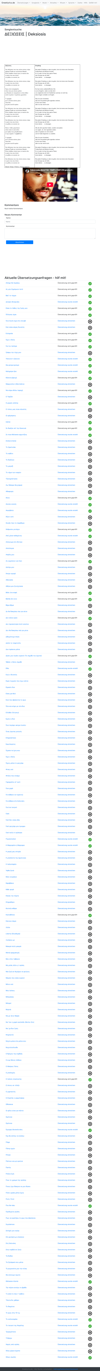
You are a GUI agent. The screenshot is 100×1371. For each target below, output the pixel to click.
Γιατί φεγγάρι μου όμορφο (15, 826)
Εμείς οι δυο (10, 719)
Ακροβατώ (10, 510)
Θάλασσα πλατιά (12, 1281)
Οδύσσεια (9, 1104)
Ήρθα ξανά (10, 870)
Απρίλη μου (10, 555)
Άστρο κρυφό (11, 573)
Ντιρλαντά (9, 1035)
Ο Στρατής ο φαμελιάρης (15, 1098)
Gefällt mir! (93, 3)
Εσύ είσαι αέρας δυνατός (15, 327)
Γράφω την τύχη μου (13, 352)
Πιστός (8, 1167)
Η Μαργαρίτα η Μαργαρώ (15, 845)
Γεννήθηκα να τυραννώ (14, 795)
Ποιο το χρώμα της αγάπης (16, 1180)
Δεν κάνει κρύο (11, 618)
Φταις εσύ (9, 769)
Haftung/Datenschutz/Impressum (66, 1369)
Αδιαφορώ (9, 491)
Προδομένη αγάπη (12, 1212)
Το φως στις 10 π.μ (13, 1313)
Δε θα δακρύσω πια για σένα (16, 611)
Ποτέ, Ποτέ (10, 1199)
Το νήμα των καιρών (13, 472)
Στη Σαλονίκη (11, 1243)
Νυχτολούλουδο (12, 1047)
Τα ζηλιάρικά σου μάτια (14, 1262)
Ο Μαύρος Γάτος (12, 1066)
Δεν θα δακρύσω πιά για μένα (17, 630)
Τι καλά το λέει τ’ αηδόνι (15, 1294)
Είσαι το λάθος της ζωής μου (16, 308)
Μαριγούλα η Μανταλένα (15, 384)
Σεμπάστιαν (10, 1224)
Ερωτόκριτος (11, 744)
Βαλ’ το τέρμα (11, 295)
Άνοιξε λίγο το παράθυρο (15, 523)
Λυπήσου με (10, 940)
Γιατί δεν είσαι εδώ (13, 820)
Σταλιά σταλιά (11, 441)
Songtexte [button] (36, 3)
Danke (80, 3)
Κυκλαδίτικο (10, 915)
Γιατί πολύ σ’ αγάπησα (14, 833)
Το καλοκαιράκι (11, 1319)
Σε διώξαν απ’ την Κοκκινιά (16, 428)
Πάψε (8, 1142)
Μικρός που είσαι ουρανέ (15, 978)
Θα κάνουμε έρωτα (13, 1275)
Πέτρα (8, 1155)
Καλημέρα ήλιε (11, 371)
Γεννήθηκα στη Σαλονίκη (15, 801)
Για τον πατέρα (11, 346)
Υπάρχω (9, 1338)
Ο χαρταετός (11, 1092)
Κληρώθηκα (10, 902)
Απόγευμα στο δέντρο (14, 542)
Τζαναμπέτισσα (11, 479)
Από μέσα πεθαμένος (14, 536)
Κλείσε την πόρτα (12, 896)
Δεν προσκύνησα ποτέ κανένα (17, 624)
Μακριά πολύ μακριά (13, 946)
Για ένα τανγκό (11, 807)
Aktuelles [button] (53, 3)
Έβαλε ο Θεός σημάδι (14, 662)
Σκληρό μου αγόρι (12, 1231)
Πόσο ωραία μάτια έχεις (15, 1193)
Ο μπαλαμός (10, 1073)
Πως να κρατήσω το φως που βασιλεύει (21, 1218)
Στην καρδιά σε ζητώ (13, 1250)
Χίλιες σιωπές (11, 1357)
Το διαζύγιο (10, 460)
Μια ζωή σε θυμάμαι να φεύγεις (18, 972)
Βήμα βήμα (10, 605)
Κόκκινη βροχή (11, 378)
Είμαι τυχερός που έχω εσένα (17, 681)
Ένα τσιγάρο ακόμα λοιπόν (16, 725)
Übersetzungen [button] (23, 3)
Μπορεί (8, 1003)
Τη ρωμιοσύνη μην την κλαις (16, 1269)
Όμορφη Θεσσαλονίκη (14, 1130)
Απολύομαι (10, 548)
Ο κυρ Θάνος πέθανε (13, 1060)
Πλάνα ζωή (10, 1174)
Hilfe (85, 3)
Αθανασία (9, 580)
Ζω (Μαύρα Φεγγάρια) (14, 485)
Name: (8, 218)
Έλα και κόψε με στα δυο (15, 706)
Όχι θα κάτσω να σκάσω (15, 1136)
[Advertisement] (50, 50)
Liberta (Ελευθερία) (13, 934)
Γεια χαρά (9, 788)
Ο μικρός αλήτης (12, 403)
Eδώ (7, 668)
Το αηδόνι (9, 453)
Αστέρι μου (10, 567)
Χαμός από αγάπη (12, 1344)
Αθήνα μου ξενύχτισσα (14, 586)
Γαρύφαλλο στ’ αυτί (13, 782)
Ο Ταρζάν (9, 397)
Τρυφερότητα (11, 1332)
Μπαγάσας (10, 997)
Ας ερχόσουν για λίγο (14, 561)
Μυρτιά (8, 1009)
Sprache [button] (71, 3)
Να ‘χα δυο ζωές (12, 1028)
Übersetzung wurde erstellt (68, 302)
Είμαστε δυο (10, 687)
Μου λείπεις (10, 991)
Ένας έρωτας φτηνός (14, 731)
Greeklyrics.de (8, 3)
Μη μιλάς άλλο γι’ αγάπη (15, 965)
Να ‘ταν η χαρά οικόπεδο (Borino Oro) (20, 1022)
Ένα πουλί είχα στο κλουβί (16, 321)
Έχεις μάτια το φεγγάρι (14, 763)
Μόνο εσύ (9, 984)
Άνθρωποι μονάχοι (13, 529)
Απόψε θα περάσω (13, 283)
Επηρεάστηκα (11, 738)
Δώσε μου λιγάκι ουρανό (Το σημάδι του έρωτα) (24, 656)
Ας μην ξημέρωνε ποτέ (14, 289)
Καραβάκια (10, 883)
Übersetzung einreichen (66, 321)
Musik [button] (44, 3)
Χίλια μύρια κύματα (13, 1351)
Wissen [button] (63, 3)
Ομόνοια (9, 1117)
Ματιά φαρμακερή (12, 953)
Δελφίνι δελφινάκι (12, 302)
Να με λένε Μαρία (12, 1016)
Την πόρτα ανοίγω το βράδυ (16, 1287)
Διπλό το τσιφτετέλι (13, 643)
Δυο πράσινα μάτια (13, 649)
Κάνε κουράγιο (11, 877)
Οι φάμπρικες (11, 416)
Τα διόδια (9, 1256)
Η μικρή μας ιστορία (13, 852)
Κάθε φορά (10, 889)
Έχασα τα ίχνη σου (13, 750)
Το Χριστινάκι (11, 447)
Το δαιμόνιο (10, 1306)
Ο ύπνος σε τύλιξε (13, 1085)
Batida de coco (11, 599)
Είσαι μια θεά (11, 694)
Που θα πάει (10, 1205)
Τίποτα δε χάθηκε (12, 1300)
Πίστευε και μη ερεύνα (14, 1161)
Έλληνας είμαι (11, 314)
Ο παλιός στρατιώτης (14, 1079)
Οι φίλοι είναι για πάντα (14, 1111)
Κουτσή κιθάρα (11, 908)
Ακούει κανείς (11, 504)
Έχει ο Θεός (10, 340)
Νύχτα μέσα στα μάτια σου (16, 1041)
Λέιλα (8, 927)
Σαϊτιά (8, 422)
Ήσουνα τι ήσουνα (13, 359)
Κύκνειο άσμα (11, 921)
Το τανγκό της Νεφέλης (15, 1325)
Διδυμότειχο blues (12, 637)
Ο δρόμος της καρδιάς (14, 1054)
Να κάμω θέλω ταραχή (14, 390)
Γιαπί (7, 814)
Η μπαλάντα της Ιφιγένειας (16, 858)
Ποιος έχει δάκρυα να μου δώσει (18, 1186)
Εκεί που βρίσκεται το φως (16, 700)
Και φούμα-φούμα (12, 365)
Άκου (8, 498)
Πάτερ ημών (10, 1148)
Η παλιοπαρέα (11, 864)
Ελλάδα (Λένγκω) (12, 712)
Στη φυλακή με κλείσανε (15, 1237)
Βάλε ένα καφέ (11, 592)
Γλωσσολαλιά (11, 839)
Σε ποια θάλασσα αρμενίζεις (16, 434)
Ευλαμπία (9, 333)
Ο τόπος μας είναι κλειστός (16, 409)
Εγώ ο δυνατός (11, 675)
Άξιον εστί (9, 517)
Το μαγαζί (9, 466)
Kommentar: (10, 226)
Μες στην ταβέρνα (13, 959)
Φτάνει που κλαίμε (13, 776)
